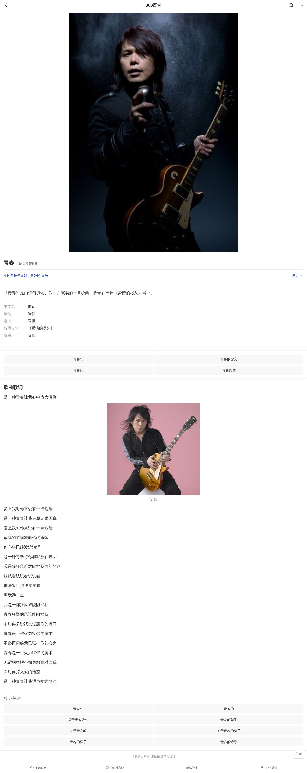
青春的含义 (228, 359)
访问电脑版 (117, 767)
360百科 (153, 5)
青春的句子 (228, 720)
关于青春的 (78, 731)
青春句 (78, 359)
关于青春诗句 (78, 720)
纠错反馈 (271, 767)
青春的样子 (78, 742)
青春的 (78, 370)
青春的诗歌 (228, 742)
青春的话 (229, 370)
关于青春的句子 (229, 731)
